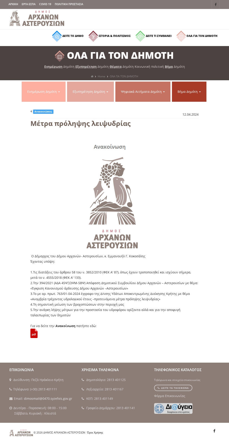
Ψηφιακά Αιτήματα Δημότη (142, 91)
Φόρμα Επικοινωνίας (169, 396)
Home (101, 76)
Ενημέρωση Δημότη (42, 91)
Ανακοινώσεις (43, 111)
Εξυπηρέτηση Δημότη (89, 91)
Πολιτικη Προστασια (69, 4)
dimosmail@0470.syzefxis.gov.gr (48, 398)
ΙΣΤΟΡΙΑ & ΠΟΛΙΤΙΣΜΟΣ (114, 36)
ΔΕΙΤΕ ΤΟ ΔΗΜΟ (73, 36)
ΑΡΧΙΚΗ (13, 4)
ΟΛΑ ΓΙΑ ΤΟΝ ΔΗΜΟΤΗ (201, 36)
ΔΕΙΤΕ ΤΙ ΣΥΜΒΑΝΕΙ (158, 36)
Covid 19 (45, 4)
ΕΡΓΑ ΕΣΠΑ (29, 4)
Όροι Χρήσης (95, 432)
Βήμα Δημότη (188, 91)
